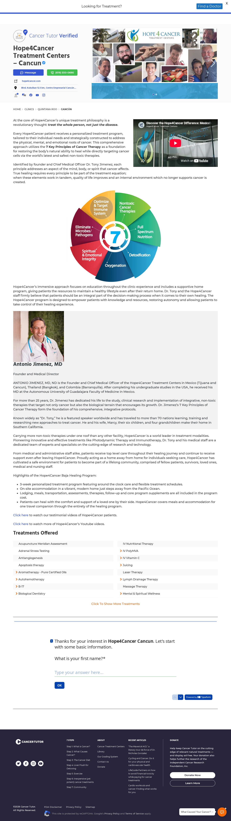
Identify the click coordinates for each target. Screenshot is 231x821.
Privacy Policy (73, 807)
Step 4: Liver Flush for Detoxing (77, 767)
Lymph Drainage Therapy (140, 579)
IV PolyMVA (130, 551)
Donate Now (192, 775)
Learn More (192, 783)
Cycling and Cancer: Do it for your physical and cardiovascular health (141, 761)
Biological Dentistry (31, 593)
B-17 (21, 586)
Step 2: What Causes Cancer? (77, 753)
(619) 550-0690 (64, 72)
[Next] (213, 63)
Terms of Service (134, 813)
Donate (101, 767)
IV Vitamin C (131, 558)
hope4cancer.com (31, 81)
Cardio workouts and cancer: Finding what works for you (142, 789)
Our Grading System (107, 756)
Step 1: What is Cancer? (78, 746)
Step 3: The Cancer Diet (78, 760)
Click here (20, 515)
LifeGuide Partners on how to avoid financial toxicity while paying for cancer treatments (141, 775)
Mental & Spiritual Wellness (141, 593)
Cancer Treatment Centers (110, 746)
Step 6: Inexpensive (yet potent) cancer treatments (80, 780)
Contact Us (103, 761)
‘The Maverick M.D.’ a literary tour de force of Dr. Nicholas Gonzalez (141, 750)
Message (30, 72)
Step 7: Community (76, 787)
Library (101, 751)
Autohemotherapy (31, 579)
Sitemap (90, 807)
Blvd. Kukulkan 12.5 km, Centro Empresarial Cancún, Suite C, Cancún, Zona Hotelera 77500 (48, 88)
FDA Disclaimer (53, 807)
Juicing (128, 565)
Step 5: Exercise (74, 773)
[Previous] (97, 63)
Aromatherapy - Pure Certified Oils (42, 572)
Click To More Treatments (115, 604)
